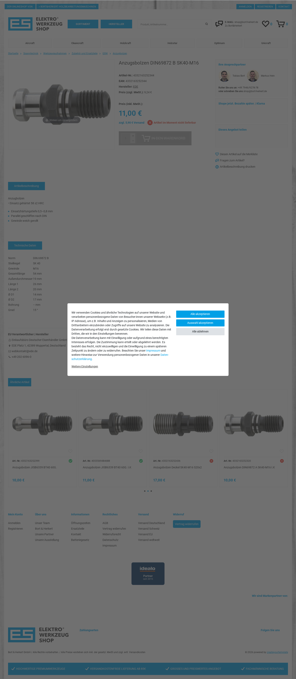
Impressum (153, 350)
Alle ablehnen (200, 331)
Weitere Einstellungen (84, 366)
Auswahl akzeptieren (200, 322)
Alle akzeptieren (200, 314)
